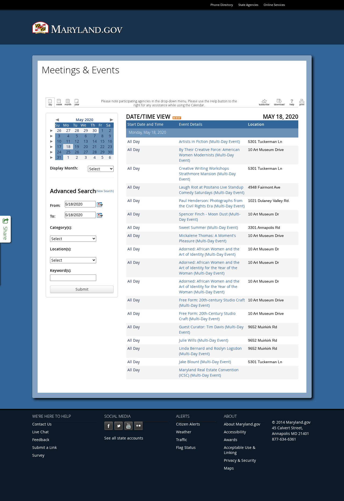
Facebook (108, 425)
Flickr (138, 425)
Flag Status (186, 447)
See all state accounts (123, 438)
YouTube (128, 425)
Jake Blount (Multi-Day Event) (205, 361)
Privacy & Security (240, 460)
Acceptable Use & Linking (239, 450)
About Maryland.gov (242, 424)
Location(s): (60, 248)
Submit (82, 289)
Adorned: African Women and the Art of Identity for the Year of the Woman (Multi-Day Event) (209, 268)
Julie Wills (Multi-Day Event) (203, 340)
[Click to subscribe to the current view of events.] (264, 101)
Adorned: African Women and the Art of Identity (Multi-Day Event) (209, 251)
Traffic (181, 439)
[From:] (100, 204)
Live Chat (40, 431)
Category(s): (61, 227)
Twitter (118, 425)
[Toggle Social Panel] (5, 229)
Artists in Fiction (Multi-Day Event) (209, 141)
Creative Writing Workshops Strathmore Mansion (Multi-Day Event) (207, 174)
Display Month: (64, 168)
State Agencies (248, 5)
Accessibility (235, 431)
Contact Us (42, 424)
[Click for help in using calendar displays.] (291, 101)
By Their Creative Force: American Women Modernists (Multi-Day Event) (209, 155)
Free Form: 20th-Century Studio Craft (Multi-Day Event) (207, 316)
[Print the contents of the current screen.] (301, 101)
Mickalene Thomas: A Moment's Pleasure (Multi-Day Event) (207, 238)
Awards (230, 439)
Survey (38, 455)
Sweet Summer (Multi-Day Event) (208, 227)
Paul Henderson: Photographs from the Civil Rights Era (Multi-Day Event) (212, 203)
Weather (183, 431)
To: (52, 216)
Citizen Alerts (188, 424)
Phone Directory (221, 5)
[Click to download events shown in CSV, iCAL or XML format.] (279, 101)
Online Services (274, 5)
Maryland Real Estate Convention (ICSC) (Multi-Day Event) (209, 372)
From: (55, 205)
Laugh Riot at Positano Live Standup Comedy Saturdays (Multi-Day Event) (211, 190)
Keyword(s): (60, 270)
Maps (229, 468)
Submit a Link (44, 447)
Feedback (40, 439)
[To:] (100, 214)
